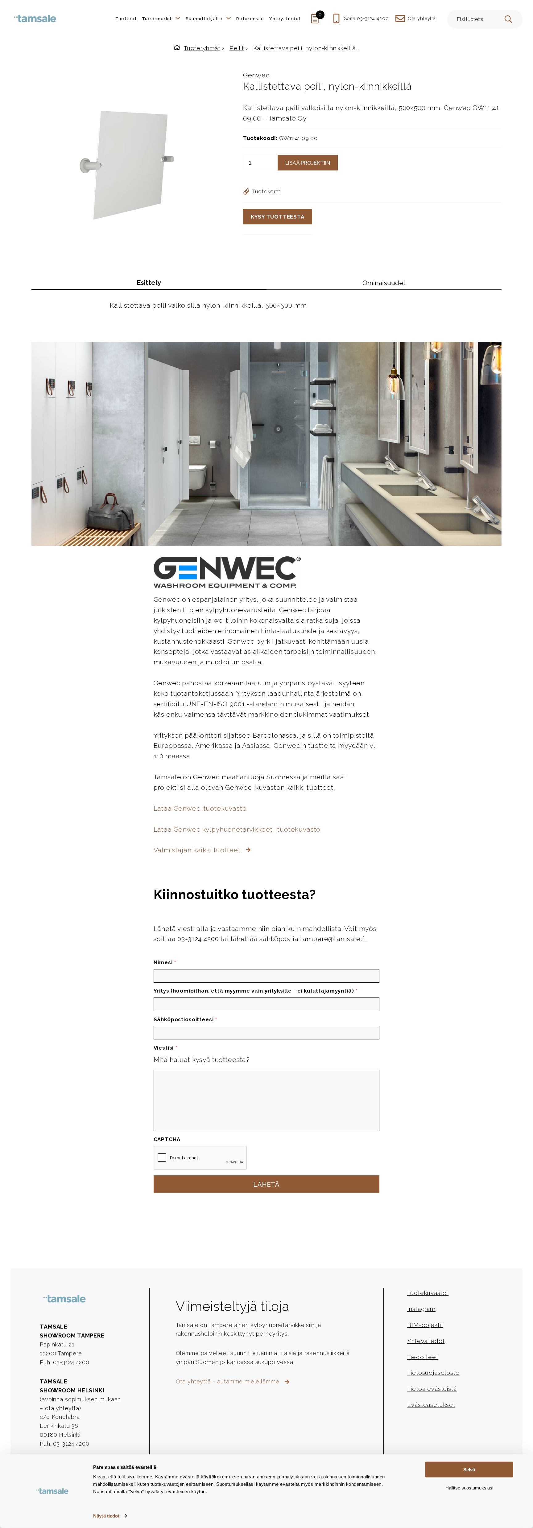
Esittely (149, 282)
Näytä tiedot (106, 1515)
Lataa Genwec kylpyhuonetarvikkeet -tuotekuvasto (237, 829)
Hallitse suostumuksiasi (469, 1487)
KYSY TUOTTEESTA (277, 217)
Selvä (469, 1469)
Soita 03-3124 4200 (366, 18)
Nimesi (165, 962)
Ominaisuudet (384, 283)
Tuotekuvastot (427, 1292)
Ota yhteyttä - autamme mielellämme (228, 1381)
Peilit (236, 48)
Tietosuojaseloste (433, 1372)
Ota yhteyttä (422, 18)
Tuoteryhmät (202, 48)
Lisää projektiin (307, 163)
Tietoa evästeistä (432, 1388)
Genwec (256, 75)
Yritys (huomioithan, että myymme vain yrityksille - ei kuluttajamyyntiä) (255, 991)
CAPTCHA (167, 1139)
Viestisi (165, 1048)
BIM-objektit (425, 1324)
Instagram (421, 1308)
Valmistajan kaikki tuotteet (198, 850)
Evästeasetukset (431, 1404)
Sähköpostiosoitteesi (185, 1019)
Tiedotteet (422, 1357)
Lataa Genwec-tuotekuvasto (200, 808)
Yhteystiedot (425, 1341)
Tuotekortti (266, 191)
